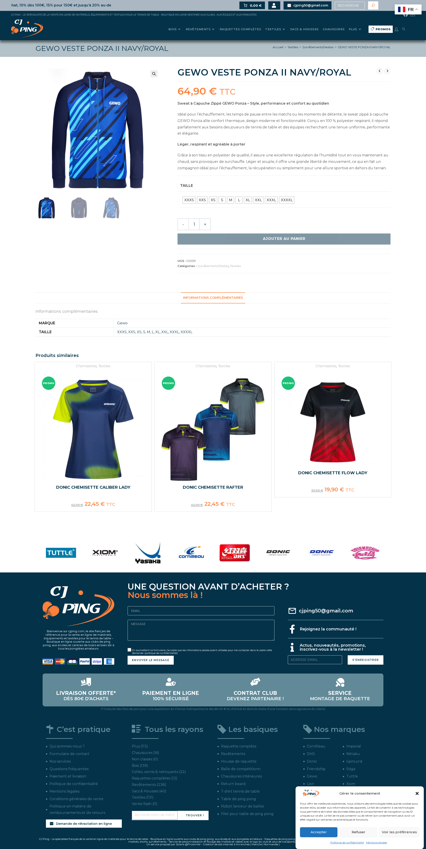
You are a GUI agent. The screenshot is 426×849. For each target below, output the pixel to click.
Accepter (319, 832)
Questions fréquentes (69, 769)
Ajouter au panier (284, 239)
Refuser (358, 832)
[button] (417, 793)
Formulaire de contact (69, 754)
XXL (164, 332)
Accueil (278, 47)
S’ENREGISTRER (365, 660)
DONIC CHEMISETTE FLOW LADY (332, 473)
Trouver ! (195, 815)
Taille (186, 185)
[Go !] (373, 5)
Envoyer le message (150, 660)
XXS (131, 332)
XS (139, 332)
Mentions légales (376, 842)
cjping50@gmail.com (326, 611)
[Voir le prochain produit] (387, 71)
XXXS (122, 332)
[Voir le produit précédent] (380, 71)
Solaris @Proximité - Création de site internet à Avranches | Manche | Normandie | (228, 844)
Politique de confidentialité (347, 842)
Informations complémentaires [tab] (213, 298)
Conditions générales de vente (76, 799)
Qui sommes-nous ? (67, 746)
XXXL (174, 332)
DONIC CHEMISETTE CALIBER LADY (93, 487)
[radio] (189, 200)
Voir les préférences (399, 832)
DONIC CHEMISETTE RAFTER (213, 487)
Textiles (293, 47)
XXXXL (186, 332)
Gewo (122, 323)
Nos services (60, 761)
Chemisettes (86, 366)
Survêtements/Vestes (317, 47)
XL (157, 332)
